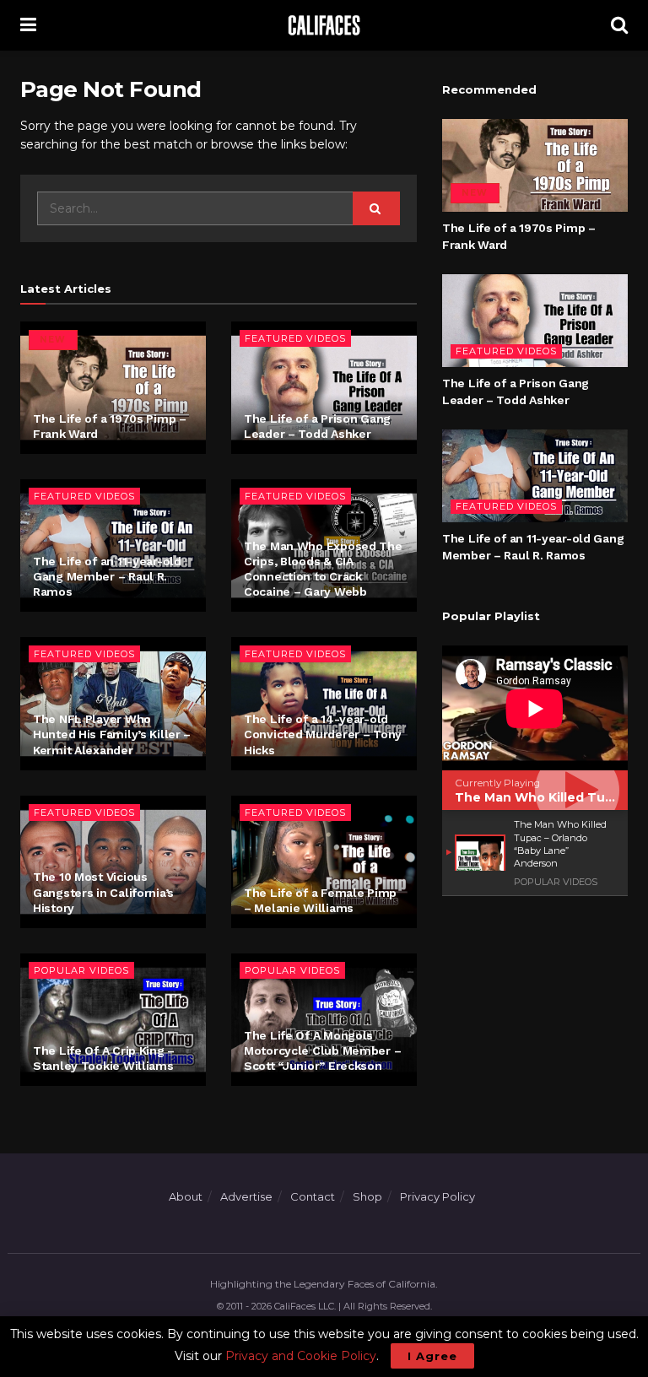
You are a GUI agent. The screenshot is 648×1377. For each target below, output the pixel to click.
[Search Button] (619, 25)
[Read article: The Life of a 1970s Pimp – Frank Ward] (113, 387)
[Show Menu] (28, 25)
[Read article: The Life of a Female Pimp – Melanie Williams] (324, 862)
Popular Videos (81, 970)
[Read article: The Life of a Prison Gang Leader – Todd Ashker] (324, 387)
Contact (312, 1196)
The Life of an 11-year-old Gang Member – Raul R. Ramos (107, 576)
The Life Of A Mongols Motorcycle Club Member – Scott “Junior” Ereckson (322, 1050)
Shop (367, 1196)
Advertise (246, 1196)
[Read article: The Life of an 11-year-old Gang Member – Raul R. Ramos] (535, 475)
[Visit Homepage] (323, 25)
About (185, 1196)
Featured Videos (295, 338)
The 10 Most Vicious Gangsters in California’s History (103, 892)
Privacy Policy (437, 1196)
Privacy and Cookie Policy (300, 1356)
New (53, 339)
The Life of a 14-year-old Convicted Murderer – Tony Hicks (323, 734)
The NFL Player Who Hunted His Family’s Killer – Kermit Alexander (112, 734)
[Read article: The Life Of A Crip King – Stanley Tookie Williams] (113, 1019)
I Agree (432, 1356)
